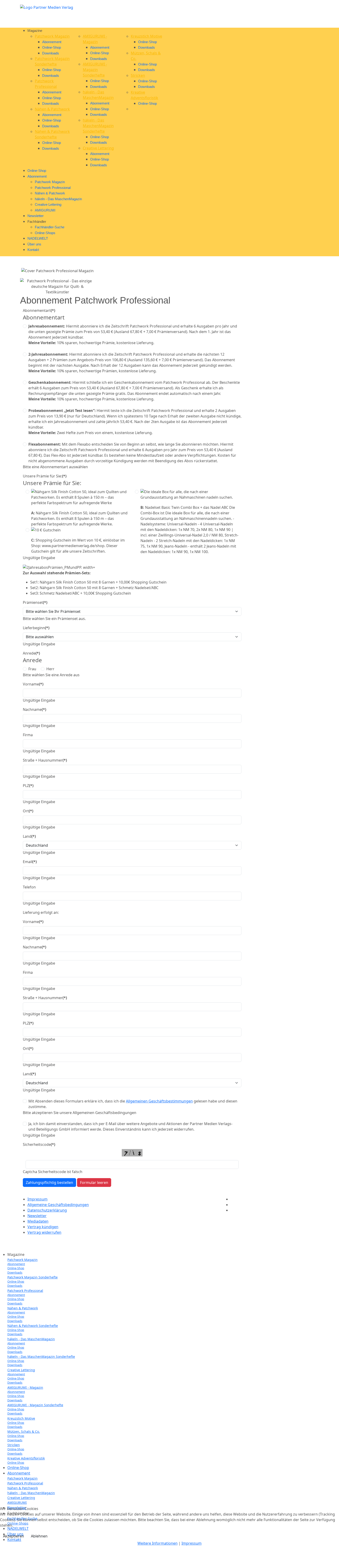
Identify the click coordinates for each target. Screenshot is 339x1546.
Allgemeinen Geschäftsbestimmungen (159, 1101)
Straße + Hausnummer (45, 760)
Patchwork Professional (53, 188)
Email (30, 861)
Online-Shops (45, 233)
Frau (32, 668)
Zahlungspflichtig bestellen (49, 1182)
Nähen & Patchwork (52, 109)
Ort (28, 810)
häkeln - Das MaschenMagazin (58, 199)
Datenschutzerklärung (47, 1210)
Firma (28, 734)
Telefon (29, 887)
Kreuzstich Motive (146, 36)
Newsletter (35, 216)
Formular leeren (94, 1182)
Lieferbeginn (36, 627)
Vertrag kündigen (42, 1226)
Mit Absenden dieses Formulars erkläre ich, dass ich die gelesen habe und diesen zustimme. (132, 1104)
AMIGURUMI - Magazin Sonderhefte (95, 70)
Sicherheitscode (39, 1144)
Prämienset (35, 602)
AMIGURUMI (45, 210)
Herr (50, 668)
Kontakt (33, 250)
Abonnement (51, 42)
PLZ (28, 785)
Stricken (138, 75)
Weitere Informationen (157, 1543)
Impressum (37, 1199)
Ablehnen (39, 1536)
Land (29, 836)
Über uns (34, 244)
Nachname (34, 709)
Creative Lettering (98, 148)
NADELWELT (37, 238)
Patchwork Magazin (52, 36)
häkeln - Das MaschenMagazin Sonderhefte (98, 126)
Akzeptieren (13, 1536)
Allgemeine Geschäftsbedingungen (58, 1204)
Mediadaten (37, 1221)
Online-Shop (51, 47)
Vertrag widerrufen (44, 1232)
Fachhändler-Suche (49, 227)
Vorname (33, 684)
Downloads (50, 53)
